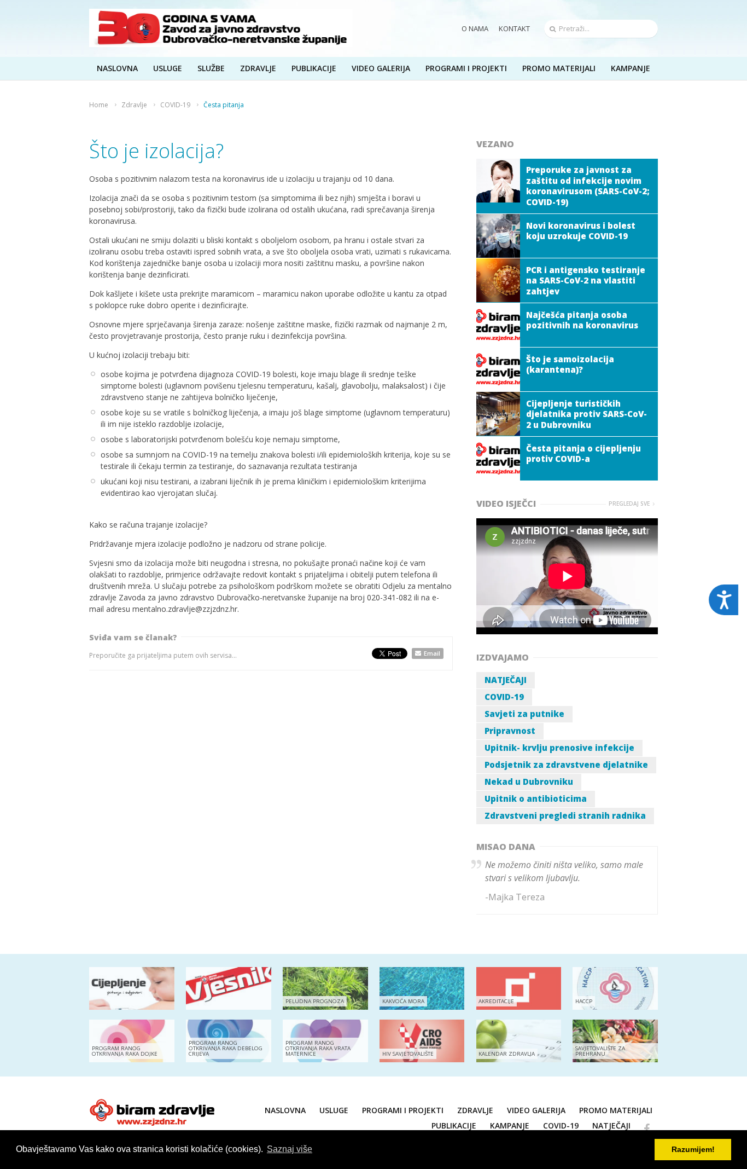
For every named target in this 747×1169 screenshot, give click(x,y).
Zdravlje (134, 105)
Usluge (333, 1110)
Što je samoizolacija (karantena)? (570, 364)
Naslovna (285, 1110)
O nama (475, 28)
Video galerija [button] (381, 68)
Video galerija (536, 1110)
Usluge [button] (167, 68)
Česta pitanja (223, 105)
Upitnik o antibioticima (536, 798)
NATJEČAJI (506, 679)
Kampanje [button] (630, 68)
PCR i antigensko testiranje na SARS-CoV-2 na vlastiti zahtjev (585, 280)
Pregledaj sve (629, 503)
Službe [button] (211, 68)
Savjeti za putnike (524, 713)
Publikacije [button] (313, 68)
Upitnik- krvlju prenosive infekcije (559, 747)
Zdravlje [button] (258, 68)
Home (98, 105)
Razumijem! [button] (693, 1149)
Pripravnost (510, 730)
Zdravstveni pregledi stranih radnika (565, 815)
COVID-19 (175, 105)
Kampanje (509, 1125)
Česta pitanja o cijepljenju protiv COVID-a (583, 454)
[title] (221, 28)
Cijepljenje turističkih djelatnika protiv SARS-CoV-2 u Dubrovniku (586, 414)
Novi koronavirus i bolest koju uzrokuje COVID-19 (580, 231)
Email (432, 653)
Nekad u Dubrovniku (529, 781)
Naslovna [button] (117, 68)
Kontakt (514, 28)
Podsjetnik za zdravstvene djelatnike (566, 764)
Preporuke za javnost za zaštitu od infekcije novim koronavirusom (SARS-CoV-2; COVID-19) (588, 185)
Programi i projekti (466, 68)
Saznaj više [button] (289, 1149)
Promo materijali (559, 68)
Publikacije (453, 1125)
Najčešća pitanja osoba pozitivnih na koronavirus (582, 320)
